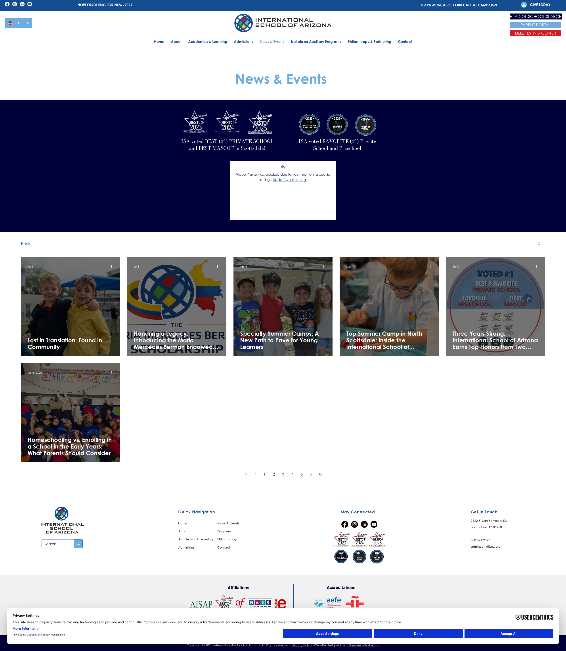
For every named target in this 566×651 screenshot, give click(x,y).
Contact (223, 547)
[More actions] (112, 266)
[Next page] (311, 474)
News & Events (228, 523)
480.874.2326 (480, 540)
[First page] (246, 474)
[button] (539, 244)
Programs (224, 531)
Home (182, 523)
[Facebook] (7, 4)
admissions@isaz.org (485, 546)
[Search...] (78, 543)
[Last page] (320, 474)
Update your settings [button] (290, 179)
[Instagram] (14, 4)
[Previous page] (255, 474)
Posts (26, 243)
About (183, 531)
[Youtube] (29, 4)
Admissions (186, 547)
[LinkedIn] (22, 4)
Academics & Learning (195, 539)
